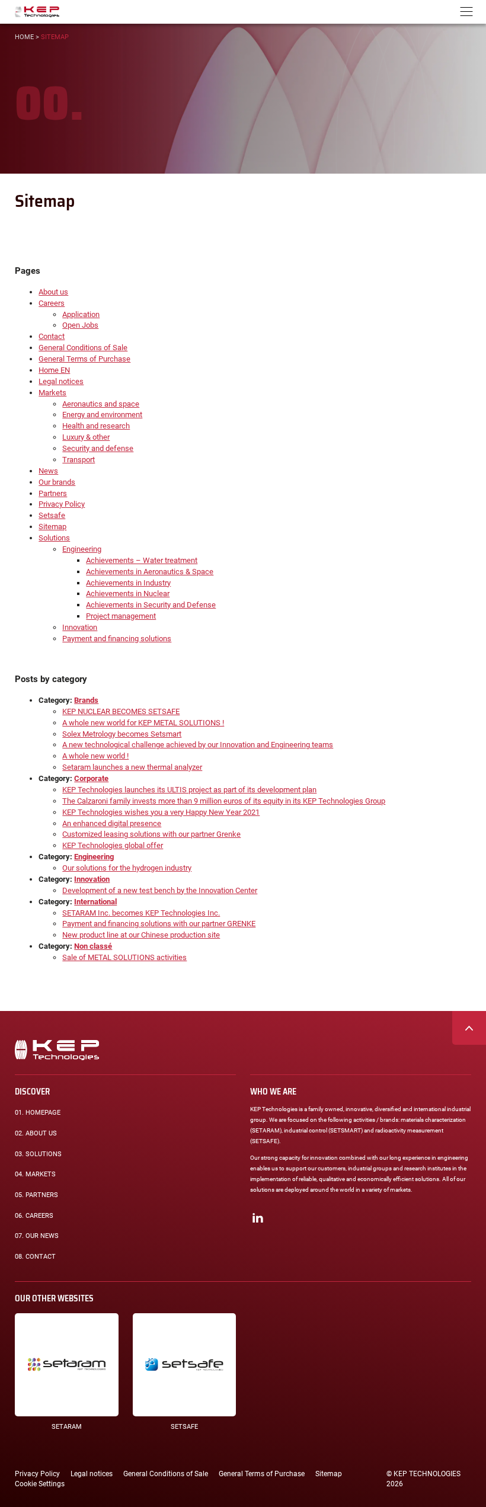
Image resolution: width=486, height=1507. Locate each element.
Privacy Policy (62, 504)
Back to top (469, 1028)
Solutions (54, 537)
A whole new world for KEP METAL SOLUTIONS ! (143, 722)
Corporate (91, 778)
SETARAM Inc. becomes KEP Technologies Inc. (141, 912)
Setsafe (52, 515)
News (48, 470)
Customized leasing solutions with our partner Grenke (151, 834)
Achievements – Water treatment (141, 560)
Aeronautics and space (100, 403)
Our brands (57, 482)
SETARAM (67, 1427)
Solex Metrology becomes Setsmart (121, 733)
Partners (53, 493)
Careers (52, 303)
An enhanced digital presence (111, 823)
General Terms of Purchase (84, 358)
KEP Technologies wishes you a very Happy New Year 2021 (161, 812)
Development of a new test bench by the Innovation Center (159, 890)
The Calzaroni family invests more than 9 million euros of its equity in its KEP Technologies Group (223, 800)
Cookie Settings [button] (40, 1484)
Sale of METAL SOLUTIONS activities (124, 957)
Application (81, 314)
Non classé (93, 946)
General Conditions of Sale (83, 347)
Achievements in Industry (128, 582)
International (95, 901)
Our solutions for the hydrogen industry (126, 867)
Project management (121, 616)
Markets (52, 392)
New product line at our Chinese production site (141, 934)
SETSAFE (184, 1427)
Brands (86, 700)
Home (24, 37)
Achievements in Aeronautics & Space (149, 571)
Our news (37, 1236)
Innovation (79, 627)
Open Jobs (80, 325)
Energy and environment (102, 414)
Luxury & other (86, 437)
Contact (52, 336)
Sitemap (52, 526)
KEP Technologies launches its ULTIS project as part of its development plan (189, 789)
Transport (78, 459)
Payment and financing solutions (116, 638)
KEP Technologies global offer (112, 845)
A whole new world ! (95, 755)
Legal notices (61, 381)
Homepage (37, 1112)
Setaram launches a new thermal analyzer (132, 767)
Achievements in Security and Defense (151, 604)
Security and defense (97, 448)
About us (53, 291)
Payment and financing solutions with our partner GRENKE (158, 923)
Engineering (81, 549)
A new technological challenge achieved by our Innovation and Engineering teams (197, 744)
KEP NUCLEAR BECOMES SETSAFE (121, 711)
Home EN (54, 370)
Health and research (96, 425)
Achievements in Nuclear (128, 593)
